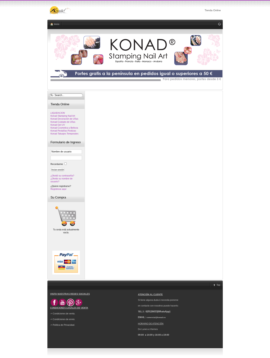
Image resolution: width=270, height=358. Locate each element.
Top (218, 285)
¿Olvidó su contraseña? (62, 175)
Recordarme (57, 164)
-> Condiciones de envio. (62, 319)
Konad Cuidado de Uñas (63, 122)
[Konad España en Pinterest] (70, 305)
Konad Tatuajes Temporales (64, 133)
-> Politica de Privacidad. (62, 325)
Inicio (56, 24)
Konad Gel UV (58, 125)
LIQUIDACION (58, 113)
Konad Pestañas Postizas (63, 130)
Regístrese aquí (58, 189)
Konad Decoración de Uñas (64, 119)
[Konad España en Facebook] (54, 305)
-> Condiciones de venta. (62, 313)
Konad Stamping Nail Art (63, 116)
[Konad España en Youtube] (62, 305)
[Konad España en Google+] (78, 305)
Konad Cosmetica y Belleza (64, 128)
